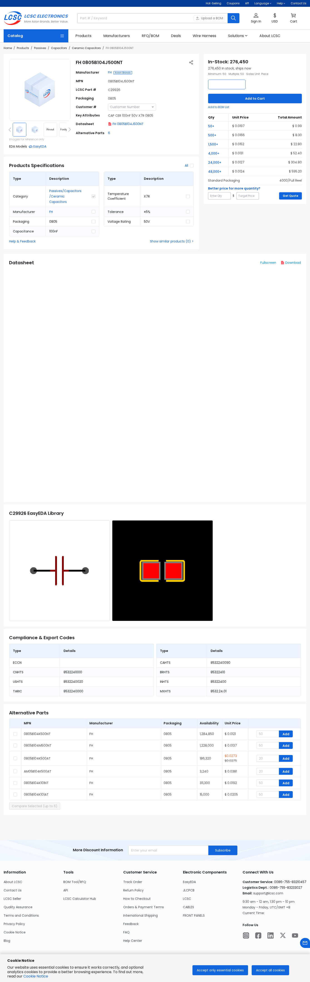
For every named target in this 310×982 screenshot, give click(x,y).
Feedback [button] (131, 924)
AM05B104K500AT (37, 771)
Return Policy (133, 890)
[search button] (233, 18)
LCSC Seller (12, 898)
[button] (256, 18)
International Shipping (140, 915)
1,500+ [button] (213, 144)
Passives (40, 48)
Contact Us (298, 3)
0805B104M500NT (38, 745)
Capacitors (59, 48)
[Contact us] (305, 943)
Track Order (132, 882)
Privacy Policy (14, 924)
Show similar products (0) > (172, 241)
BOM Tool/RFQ (74, 882)
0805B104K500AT (37, 758)
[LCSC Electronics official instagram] (246, 935)
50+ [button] (211, 126)
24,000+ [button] (214, 162)
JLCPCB (188, 890)
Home (8, 48)
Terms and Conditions (21, 915)
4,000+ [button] (213, 153)
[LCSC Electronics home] (36, 18)
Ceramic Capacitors (86, 48)
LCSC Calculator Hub (79, 898)
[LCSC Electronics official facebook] (258, 935)
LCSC (187, 898)
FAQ (126, 932)
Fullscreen (268, 262)
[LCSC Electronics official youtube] (295, 935)
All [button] (186, 165)
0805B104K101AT (36, 794)
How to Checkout (137, 898)
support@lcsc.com (268, 893)
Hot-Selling (213, 3)
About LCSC (13, 882)
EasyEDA (189, 882)
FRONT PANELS (194, 915)
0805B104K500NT (37, 734)
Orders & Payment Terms (143, 907)
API (247, 3)
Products (23, 48)
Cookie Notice (15, 932)
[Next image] (69, 130)
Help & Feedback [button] (22, 241)
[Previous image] (11, 130)
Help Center (132, 940)
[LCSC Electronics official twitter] (282, 935)
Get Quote (290, 196)
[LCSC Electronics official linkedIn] (270, 935)
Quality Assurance (18, 907)
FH (110, 72)
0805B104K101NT (36, 783)
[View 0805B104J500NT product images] (39, 90)
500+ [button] (212, 135)
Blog (7, 940)
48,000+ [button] (214, 171)
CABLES (188, 907)
